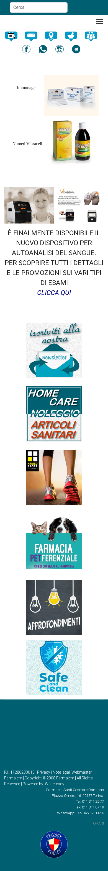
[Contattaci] (34, 37)
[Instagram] (62, 49)
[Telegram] (79, 49)
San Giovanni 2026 (54, 752)
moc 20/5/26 (54, 741)
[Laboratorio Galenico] (74, 37)
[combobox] (39, 7)
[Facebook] (29, 49)
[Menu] (99, 23)
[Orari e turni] (14, 37)
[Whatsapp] (46, 49)
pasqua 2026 (54, 711)
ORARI (98, 823)
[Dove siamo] (54, 37)
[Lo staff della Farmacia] (94, 37)
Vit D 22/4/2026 (54, 731)
